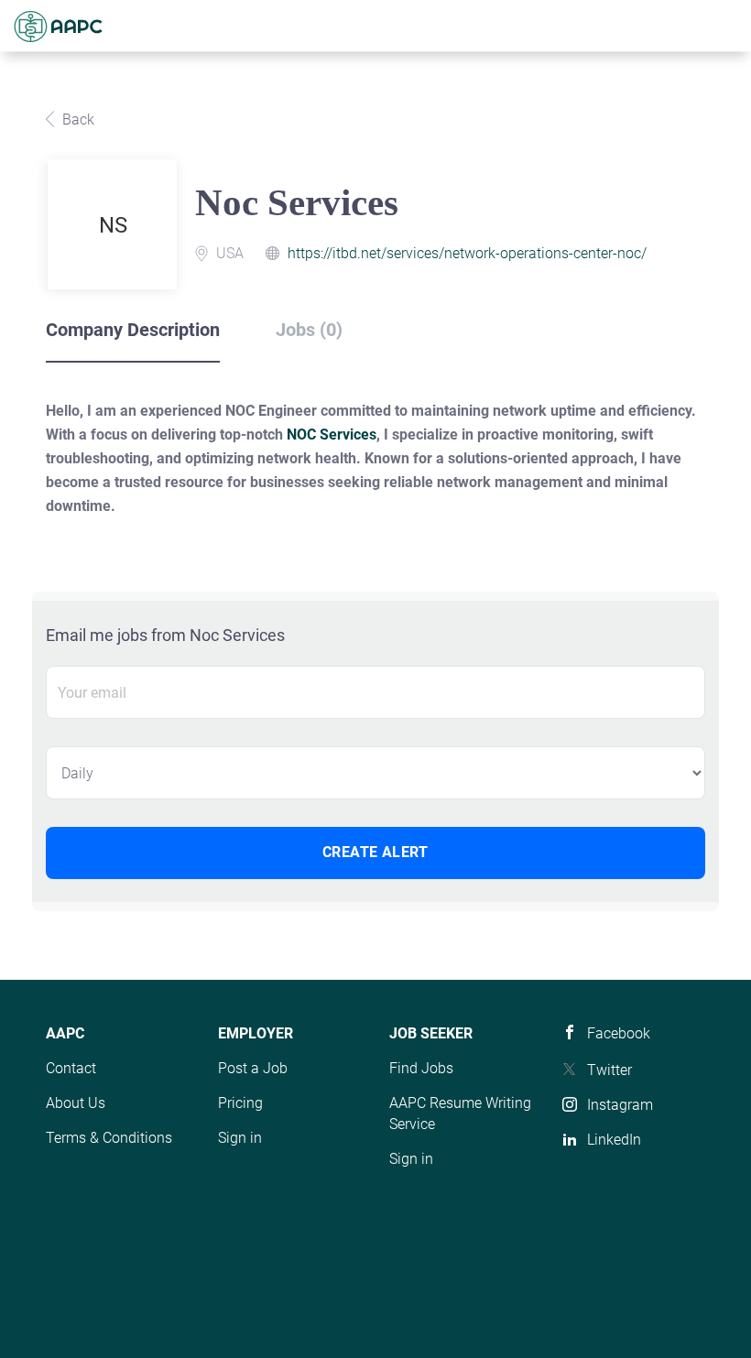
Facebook (618, 1033)
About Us (75, 1103)
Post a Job (253, 1068)
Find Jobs (421, 1068)
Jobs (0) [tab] (309, 330)
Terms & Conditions (109, 1137)
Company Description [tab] (133, 330)
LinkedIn (614, 1139)
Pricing (240, 1103)
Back (76, 119)
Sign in (240, 1137)
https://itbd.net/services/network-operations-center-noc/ (467, 253)
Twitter (609, 1070)
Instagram (620, 1105)
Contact (71, 1068)
